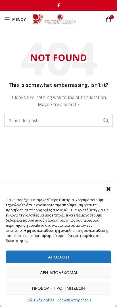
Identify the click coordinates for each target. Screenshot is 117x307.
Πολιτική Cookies (40, 300)
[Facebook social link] (59, 5)
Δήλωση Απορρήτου (74, 300)
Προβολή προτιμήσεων (58, 288)
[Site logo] (58, 19)
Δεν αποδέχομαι (58, 272)
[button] (108, 189)
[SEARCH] (106, 120)
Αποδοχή (58, 257)
